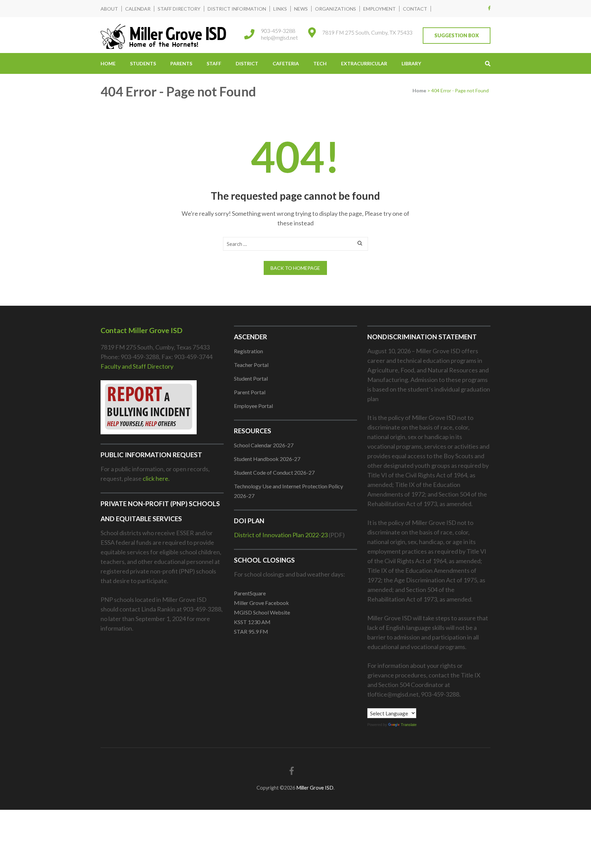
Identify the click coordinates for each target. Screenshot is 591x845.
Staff (214, 63)
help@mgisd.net (279, 37)
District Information (237, 9)
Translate (409, 725)
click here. (156, 478)
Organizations (335, 9)
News (301, 9)
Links (280, 9)
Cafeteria (286, 63)
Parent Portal (249, 392)
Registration (248, 351)
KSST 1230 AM (252, 622)
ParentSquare (250, 593)
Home (108, 63)
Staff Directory (179, 9)
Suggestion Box (456, 35)
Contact (415, 9)
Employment (379, 9)
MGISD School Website (262, 612)
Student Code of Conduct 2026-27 (274, 472)
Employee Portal (253, 405)
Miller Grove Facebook (261, 602)
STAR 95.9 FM (251, 631)
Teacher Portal (251, 364)
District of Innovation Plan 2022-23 (281, 535)
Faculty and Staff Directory (137, 366)
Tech (320, 63)
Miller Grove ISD (314, 788)
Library (411, 63)
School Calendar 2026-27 (263, 445)
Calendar (137, 9)
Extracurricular (364, 63)
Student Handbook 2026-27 (267, 458)
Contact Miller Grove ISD (141, 330)
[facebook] (489, 8)
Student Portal (251, 378)
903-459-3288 (278, 30)
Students (143, 63)
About (109, 9)
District (247, 63)
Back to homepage (295, 268)
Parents (181, 63)
